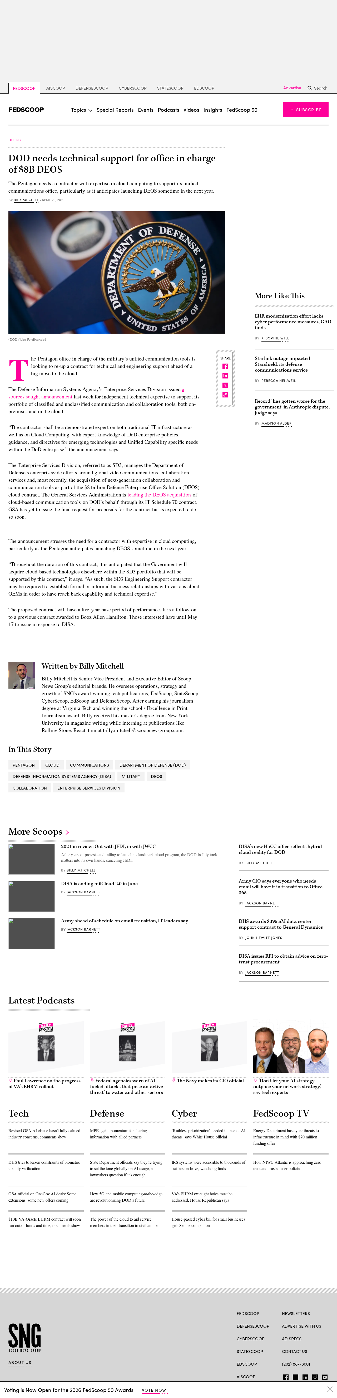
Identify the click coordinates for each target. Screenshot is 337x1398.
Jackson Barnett (84, 892)
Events (145, 109)
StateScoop (170, 88)
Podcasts (168, 109)
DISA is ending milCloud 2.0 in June (99, 883)
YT (323, 1376)
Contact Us (294, 1351)
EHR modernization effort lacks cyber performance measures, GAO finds (293, 322)
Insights (213, 109)
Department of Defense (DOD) (153, 765)
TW (295, 1376)
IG (313, 1376)
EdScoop (204, 88)
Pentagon (24, 765)
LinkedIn (305, 1376)
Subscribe (309, 109)
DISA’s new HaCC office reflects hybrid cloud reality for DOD (280, 849)
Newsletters (296, 1313)
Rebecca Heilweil (278, 380)
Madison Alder (276, 423)
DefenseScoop (92, 88)
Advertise (292, 87)
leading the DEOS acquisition (159, 494)
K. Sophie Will (275, 338)
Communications (89, 765)
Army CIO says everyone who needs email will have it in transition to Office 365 (281, 887)
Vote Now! (155, 1390)
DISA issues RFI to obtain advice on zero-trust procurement (283, 959)
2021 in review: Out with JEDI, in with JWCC (108, 846)
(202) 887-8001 (296, 1364)
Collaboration (30, 788)
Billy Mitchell (26, 200)
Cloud (52, 765)
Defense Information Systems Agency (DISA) (62, 776)
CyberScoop (133, 88)
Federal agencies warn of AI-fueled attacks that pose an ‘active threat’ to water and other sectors (126, 1087)
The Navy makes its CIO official (210, 1081)
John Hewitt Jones (264, 937)
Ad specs (291, 1338)
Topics (78, 109)
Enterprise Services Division (88, 788)
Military (131, 776)
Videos (191, 109)
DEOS (156, 776)
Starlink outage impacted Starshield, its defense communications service (282, 364)
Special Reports (115, 109)
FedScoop (24, 88)
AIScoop (55, 88)
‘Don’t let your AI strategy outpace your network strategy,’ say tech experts (287, 1087)
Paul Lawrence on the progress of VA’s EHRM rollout (44, 1084)
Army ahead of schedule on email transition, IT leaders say (124, 921)
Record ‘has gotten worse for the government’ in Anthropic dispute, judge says (292, 407)
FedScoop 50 (241, 109)
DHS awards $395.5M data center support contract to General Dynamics (281, 924)
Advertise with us (301, 1326)
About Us (20, 1362)
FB (284, 1376)
